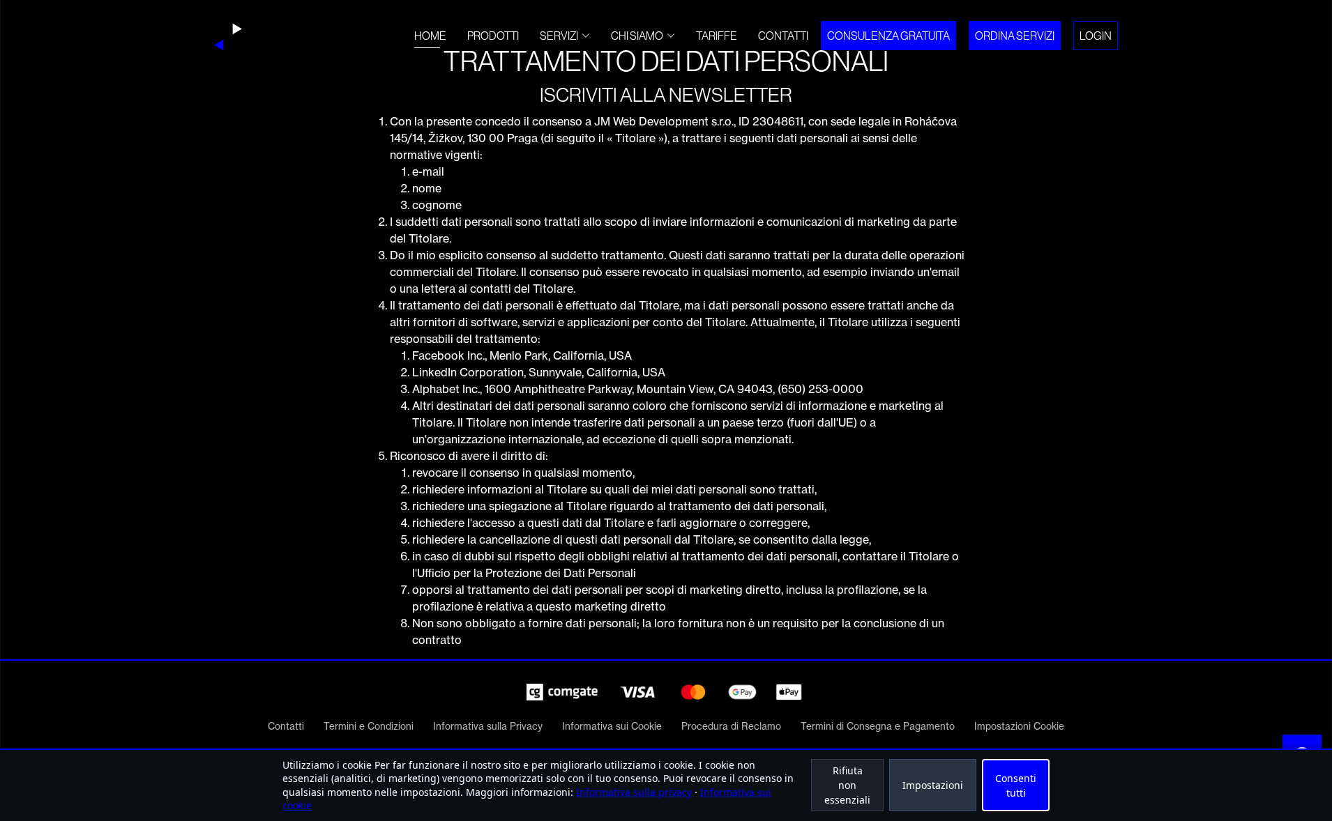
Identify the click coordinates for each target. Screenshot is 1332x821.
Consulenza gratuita (888, 35)
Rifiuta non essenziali (847, 785)
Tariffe (716, 35)
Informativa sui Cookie (612, 726)
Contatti (783, 35)
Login (1096, 35)
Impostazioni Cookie (1019, 726)
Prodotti (493, 35)
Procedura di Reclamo (731, 726)
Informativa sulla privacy (634, 792)
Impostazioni (932, 785)
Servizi (559, 35)
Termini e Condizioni (369, 726)
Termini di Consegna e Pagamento (878, 726)
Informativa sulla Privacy (488, 726)
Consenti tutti (1015, 785)
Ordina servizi (1014, 35)
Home (430, 35)
